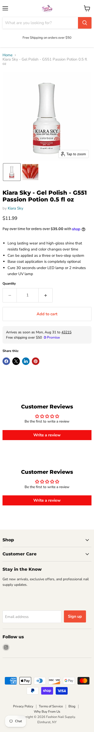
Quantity (9, 284)
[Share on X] (16, 361)
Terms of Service (51, 706)
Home (8, 55)
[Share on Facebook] (6, 361)
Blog (71, 706)
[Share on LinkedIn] (26, 361)
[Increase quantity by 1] (46, 295)
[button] (11, 172)
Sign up (75, 616)
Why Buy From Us (47, 711)
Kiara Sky (15, 208)
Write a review (47, 435)
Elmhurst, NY (47, 722)
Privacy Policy (23, 706)
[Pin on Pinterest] (35, 361)
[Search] (84, 23)
